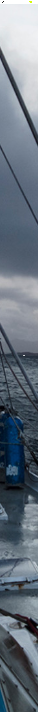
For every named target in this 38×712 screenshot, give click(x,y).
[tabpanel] (19, 356)
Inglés (31, 1)
